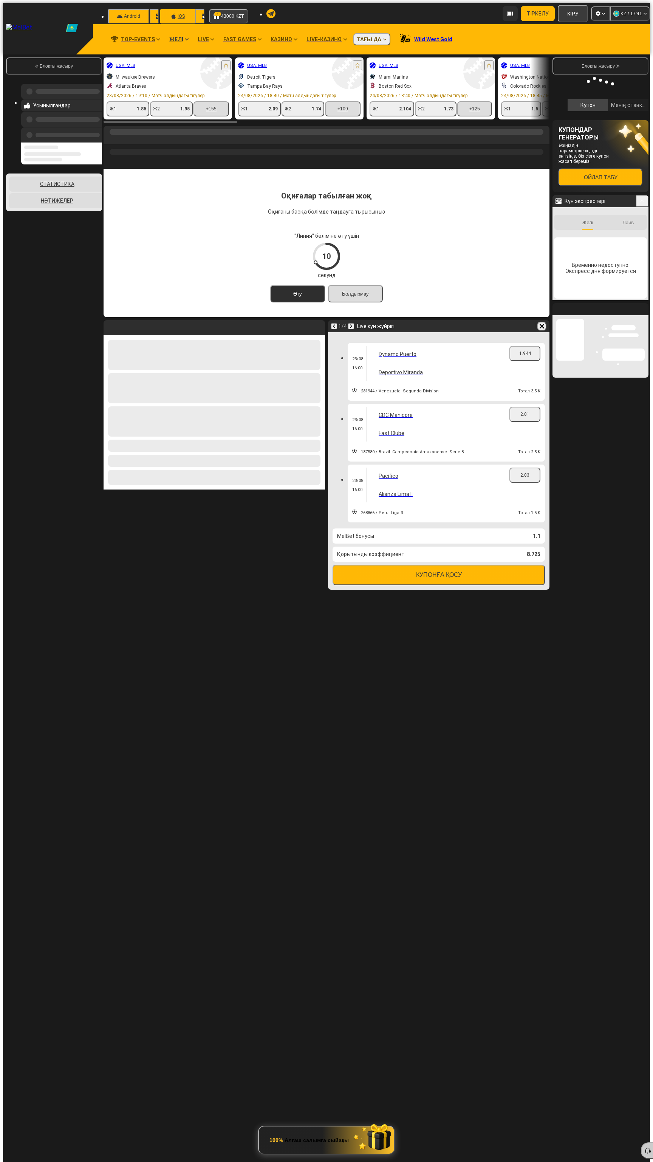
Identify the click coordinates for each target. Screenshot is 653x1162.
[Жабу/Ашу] (642, 201)
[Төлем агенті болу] (510, 13)
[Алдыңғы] (94, 133)
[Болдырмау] (541, 326)
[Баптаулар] (600, 13)
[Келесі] (351, 326)
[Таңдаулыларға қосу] (226, 65)
